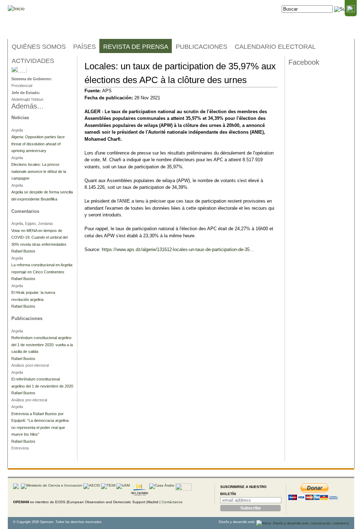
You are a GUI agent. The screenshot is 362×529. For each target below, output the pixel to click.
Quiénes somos (39, 46)
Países (84, 46)
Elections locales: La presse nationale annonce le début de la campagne (38, 171)
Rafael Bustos (23, 251)
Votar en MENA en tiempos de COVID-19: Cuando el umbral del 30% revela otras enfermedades (39, 237)
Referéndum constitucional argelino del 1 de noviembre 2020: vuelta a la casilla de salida (42, 345)
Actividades (33, 60)
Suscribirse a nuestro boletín (243, 490)
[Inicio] (16, 8)
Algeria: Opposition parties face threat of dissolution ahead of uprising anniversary (38, 144)
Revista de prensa (135, 46)
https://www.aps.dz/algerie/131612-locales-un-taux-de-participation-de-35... (178, 249)
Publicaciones (201, 46)
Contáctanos (172, 502)
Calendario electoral (275, 46)
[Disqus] (181, 368)
